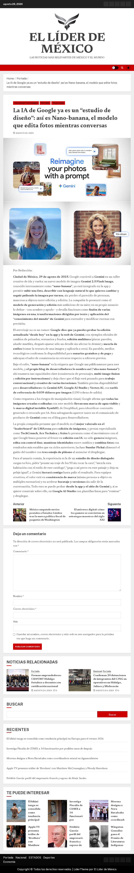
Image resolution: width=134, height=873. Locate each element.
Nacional (97, 671)
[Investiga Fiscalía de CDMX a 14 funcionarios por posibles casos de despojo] (57, 811)
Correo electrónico (24, 609)
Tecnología (58, 103)
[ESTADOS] (117, 4)
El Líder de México (67, 44)
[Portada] (106, 4)
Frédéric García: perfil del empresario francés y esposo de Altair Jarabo (46, 778)
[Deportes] (122, 4)
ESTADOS (35, 857)
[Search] (122, 68)
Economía (9, 861)
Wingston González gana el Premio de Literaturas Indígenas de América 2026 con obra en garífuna (118, 845)
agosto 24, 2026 (43, 690)
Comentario (20, 551)
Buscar (15, 704)
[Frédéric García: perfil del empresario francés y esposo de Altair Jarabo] (57, 836)
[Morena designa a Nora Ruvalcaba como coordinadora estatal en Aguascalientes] (99, 811)
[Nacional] (111, 4)
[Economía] (128, 4)
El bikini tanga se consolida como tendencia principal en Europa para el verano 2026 (55, 739)
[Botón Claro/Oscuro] (115, 67)
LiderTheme (81, 869)
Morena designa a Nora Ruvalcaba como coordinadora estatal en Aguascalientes (52, 758)
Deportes (49, 857)
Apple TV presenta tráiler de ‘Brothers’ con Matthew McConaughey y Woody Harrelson (57, 768)
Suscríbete (128, 67)
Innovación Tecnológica (26, 103)
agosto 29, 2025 (25, 133)
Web (15, 622)
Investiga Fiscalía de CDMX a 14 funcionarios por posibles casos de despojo (49, 748)
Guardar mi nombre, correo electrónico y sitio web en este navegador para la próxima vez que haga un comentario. (65, 636)
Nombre (18, 596)
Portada (45, 103)
